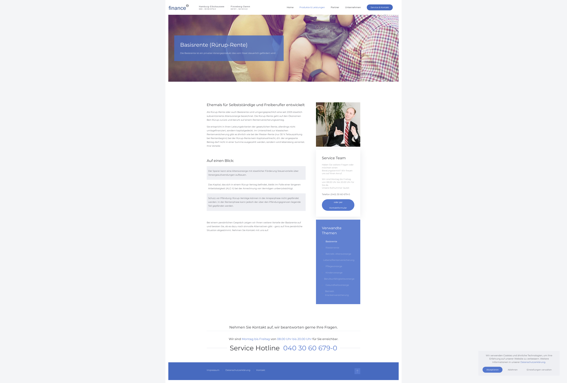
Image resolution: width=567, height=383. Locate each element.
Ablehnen (513, 369)
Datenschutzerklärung (237, 370)
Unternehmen (353, 7)
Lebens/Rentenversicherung (338, 260)
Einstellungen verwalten (539, 369)
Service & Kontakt (380, 7)
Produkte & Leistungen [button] (312, 7)
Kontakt (260, 370)
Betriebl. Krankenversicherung (337, 293)
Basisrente (331, 241)
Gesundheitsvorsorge (337, 285)
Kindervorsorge (334, 272)
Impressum (213, 370)
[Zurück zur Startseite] (209, 7)
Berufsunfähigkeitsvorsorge (339, 278)
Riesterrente (332, 247)
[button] (357, 371)
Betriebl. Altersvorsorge (338, 253)
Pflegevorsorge (334, 266)
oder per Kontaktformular (338, 205)
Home (290, 7)
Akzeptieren (492, 369)
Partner (335, 7)
